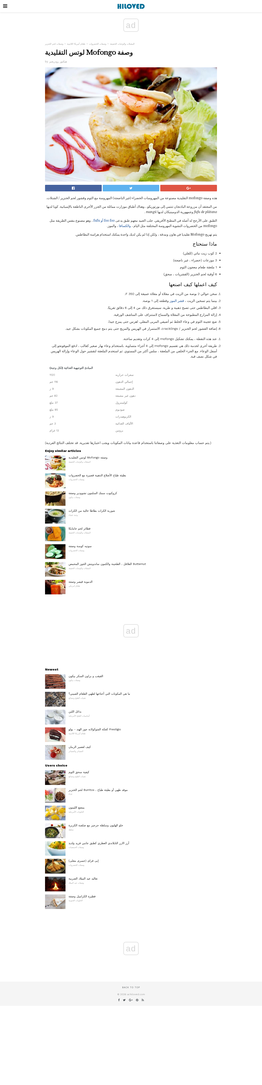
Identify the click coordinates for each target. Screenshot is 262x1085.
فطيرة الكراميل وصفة (82, 896)
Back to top (131, 987)
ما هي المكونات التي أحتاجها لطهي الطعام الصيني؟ (99, 693)
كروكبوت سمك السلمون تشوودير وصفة (93, 493)
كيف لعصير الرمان (80, 747)
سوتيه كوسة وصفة (80, 546)
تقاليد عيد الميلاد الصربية (83, 878)
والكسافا (125, 226)
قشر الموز (177, 301)
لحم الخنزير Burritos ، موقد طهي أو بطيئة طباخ (98, 789)
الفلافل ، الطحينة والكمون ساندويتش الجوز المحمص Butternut (107, 564)
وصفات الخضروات (97, 44)
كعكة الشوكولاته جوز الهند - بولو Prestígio (95, 729)
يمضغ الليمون (77, 807)
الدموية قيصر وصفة (81, 581)
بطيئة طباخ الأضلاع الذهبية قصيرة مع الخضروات (97, 475)
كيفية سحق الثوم (79, 772)
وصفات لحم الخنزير (54, 44)
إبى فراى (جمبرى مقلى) (84, 860)
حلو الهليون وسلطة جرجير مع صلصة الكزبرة (96, 825)
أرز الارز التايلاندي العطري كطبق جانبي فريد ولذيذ (99, 843)
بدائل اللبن (75, 711)
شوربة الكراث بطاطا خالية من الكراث (92, 510)
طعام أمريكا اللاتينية (76, 44)
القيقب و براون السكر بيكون (86, 676)
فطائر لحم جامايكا (79, 528)
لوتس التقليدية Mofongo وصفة (88, 457)
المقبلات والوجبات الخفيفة (122, 44)
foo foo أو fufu (104, 220)
